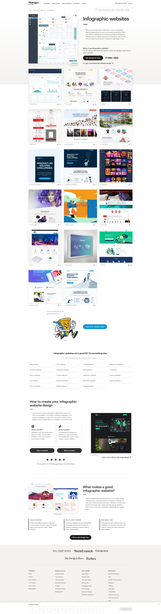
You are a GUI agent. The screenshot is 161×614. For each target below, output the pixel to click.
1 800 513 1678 (122, 3)
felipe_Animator (70, 225)
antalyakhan (105, 144)
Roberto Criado (34, 305)
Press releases (32, 579)
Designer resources (113, 594)
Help (109, 600)
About (30, 574)
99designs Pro (59, 591)
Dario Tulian (69, 265)
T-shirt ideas (111, 591)
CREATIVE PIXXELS (36, 184)
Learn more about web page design (115, 457)
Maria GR (33, 144)
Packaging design (87, 585)
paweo (32, 265)
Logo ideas (111, 588)
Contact (31, 577)
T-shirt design (85, 588)
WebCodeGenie (58, 514)
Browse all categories (88, 594)
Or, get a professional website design (97, 63)
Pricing (57, 585)
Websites (43, 10)
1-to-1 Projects (59, 577)
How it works (56, 3)
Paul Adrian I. (74, 65)
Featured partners (113, 597)
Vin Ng (103, 265)
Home (30, 10)
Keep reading (74, 529)
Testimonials (32, 585)
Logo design (85, 574)
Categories (46, 3)
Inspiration (76, 3)
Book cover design (87, 591)
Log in (130, 3)
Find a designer (67, 3)
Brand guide (85, 582)
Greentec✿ (68, 104)
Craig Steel (104, 225)
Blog (109, 577)
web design (116, 38)
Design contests (59, 574)
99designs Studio (60, 588)
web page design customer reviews (63, 464)
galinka (103, 104)
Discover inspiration (60, 582)
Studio (84, 3)
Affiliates (110, 585)
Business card (85, 577)
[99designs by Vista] (34, 3)
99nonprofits (32, 588)
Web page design (86, 579)
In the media (32, 582)
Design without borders (114, 579)
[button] (159, 604)
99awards (111, 582)
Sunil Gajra (95, 455)
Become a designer (113, 574)
